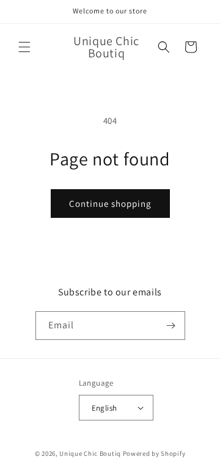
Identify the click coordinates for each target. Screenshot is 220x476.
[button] (24, 47)
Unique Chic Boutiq (90, 453)
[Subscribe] (171, 325)
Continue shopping (110, 203)
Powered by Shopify (154, 453)
